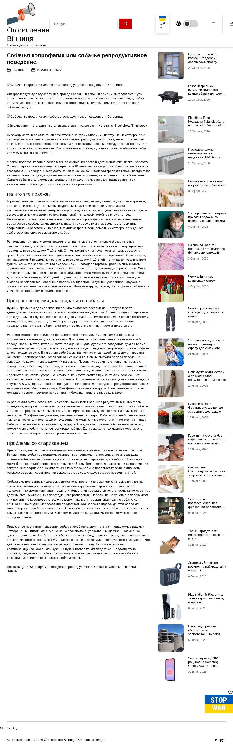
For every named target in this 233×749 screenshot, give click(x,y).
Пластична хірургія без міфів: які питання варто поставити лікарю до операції (206, 441)
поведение (58, 567)
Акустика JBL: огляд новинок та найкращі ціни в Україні (207, 566)
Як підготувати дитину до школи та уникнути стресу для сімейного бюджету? (206, 345)
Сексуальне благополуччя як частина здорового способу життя (206, 471)
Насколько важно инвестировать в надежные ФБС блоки (204, 153)
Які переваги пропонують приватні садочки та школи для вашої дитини (207, 216)
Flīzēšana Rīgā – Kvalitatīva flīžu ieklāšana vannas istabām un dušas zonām (206, 123)
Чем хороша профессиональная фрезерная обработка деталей (204, 504)
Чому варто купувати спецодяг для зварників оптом (205, 312)
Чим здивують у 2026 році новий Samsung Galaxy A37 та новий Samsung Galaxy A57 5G (206, 663)
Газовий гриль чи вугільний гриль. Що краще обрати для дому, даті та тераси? (206, 91)
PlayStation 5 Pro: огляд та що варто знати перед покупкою (206, 598)
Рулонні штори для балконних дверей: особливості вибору (202, 58)
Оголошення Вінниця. (60, 740)
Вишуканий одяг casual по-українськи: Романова (206, 183)
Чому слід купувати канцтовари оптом (202, 278)
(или (25, 567)
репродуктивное (80, 567)
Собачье (100, 567)
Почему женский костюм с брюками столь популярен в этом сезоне (207, 375)
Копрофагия (39, 567)
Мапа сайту (8, 728)
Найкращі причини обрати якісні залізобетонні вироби (204, 630)
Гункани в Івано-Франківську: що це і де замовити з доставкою (205, 407)
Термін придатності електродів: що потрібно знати (206, 534)
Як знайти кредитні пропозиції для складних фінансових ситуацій (206, 248)
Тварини (18, 70)
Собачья (115, 567)
